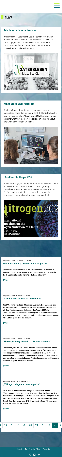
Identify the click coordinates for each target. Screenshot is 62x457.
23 (30, 425)
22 (24, 425)
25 (43, 425)
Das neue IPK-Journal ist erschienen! (22, 298)
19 (5, 425)
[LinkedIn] (34, 454)
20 (12, 425)
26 (49, 425)
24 (36, 425)
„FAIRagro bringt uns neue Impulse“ (21, 384)
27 (55, 425)
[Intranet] (39, 454)
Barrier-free (47, 449)
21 (18, 425)
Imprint (19, 449)
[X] (30, 454)
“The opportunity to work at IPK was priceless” (27, 341)
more (7, 280)
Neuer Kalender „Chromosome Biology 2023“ (26, 263)
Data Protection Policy (32, 449)
